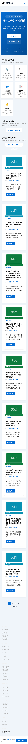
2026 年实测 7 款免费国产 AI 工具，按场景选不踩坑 (14, 224)
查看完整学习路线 (14, 130)
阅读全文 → (10, 195)
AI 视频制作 (5, 690)
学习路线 (4, 633)
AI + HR (4, 653)
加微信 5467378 (14, 42)
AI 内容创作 (5, 687)
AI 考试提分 (5, 710)
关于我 (4, 721)
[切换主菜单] (25, 3)
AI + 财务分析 (5, 659)
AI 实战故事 (8, 267)
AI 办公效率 (5, 673)
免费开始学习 (14, 36)
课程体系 (4, 724)
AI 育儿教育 (5, 707)
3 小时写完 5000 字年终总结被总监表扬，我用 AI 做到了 (14, 472)
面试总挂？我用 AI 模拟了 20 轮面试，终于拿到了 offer (14, 326)
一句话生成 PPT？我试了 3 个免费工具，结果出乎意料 (13, 176)
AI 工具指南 (8, 170)
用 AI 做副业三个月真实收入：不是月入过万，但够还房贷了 (14, 423)
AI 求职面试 (5, 679)
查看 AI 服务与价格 (14, 145)
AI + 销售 (4, 656)
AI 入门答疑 (8, 515)
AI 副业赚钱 (5, 670)
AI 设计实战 (5, 693)
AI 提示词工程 (5, 667)
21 (18, 603)
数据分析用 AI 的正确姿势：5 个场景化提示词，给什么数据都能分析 (14, 522)
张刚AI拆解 (9, 3)
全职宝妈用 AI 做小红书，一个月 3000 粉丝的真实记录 (13, 375)
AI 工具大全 (5, 713)
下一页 (14, 606)
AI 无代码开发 (5, 696)
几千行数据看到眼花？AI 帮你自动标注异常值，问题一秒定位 (13, 572)
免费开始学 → (21, 740)
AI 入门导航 (5, 630)
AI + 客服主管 (5, 650)
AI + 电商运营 (5, 647)
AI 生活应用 (5, 704)
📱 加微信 (8, 740)
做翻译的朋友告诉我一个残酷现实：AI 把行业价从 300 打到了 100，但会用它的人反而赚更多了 (13, 275)
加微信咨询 (14, 149)
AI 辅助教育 (5, 676)
